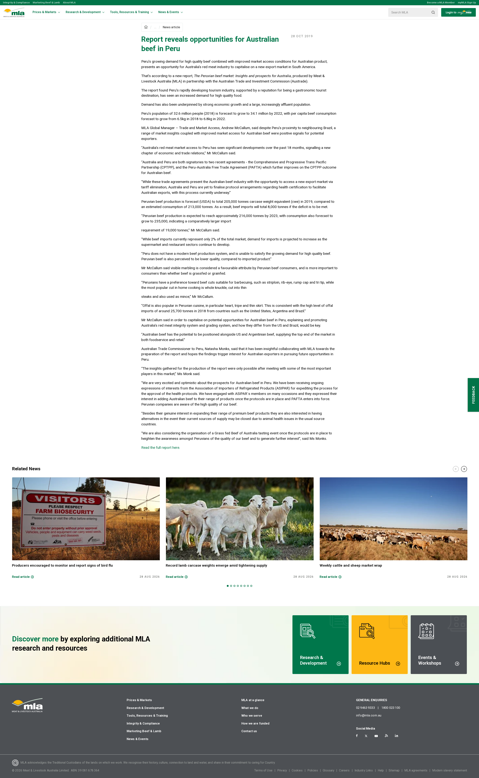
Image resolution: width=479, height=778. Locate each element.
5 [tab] (241, 586)
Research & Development (145, 708)
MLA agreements (415, 770)
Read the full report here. (160, 447)
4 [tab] (238, 586)
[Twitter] (366, 736)
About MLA (69, 2)
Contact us (249, 731)
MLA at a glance (252, 700)
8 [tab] (251, 586)
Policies (312, 770)
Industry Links (364, 770)
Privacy (282, 770)
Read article (21, 577)
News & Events (137, 739)
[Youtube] (376, 736)
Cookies (297, 770)
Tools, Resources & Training (147, 715)
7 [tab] (248, 586)
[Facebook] (357, 735)
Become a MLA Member (441, 2)
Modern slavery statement (449, 770)
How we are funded (255, 723)
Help (381, 770)
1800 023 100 (391, 708)
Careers (344, 770)
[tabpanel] (86, 528)
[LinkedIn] (396, 735)
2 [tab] (231, 586)
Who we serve (251, 715)
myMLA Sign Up (467, 2)
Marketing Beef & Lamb (46, 2)
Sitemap (394, 770)
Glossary (328, 770)
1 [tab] (228, 586)
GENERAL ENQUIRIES (371, 700)
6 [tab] (244, 586)
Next (464, 469)
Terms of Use (263, 770)
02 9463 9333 (365, 708)
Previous (456, 469)
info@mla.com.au (368, 715)
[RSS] (386, 735)
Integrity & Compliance (16, 2)
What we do (249, 708)
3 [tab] (234, 586)
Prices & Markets (139, 700)
